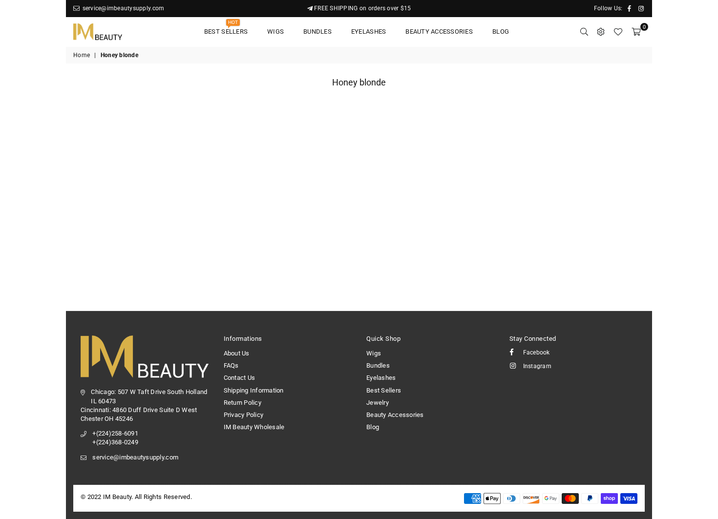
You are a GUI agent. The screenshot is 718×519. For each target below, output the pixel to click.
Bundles (317, 31)
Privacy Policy (244, 414)
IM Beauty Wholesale (254, 427)
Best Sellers (226, 28)
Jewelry (377, 402)
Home (81, 55)
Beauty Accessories (439, 31)
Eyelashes (368, 31)
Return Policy (242, 402)
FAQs (231, 365)
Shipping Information (254, 390)
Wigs (275, 31)
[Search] (584, 31)
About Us (237, 353)
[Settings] (600, 31)
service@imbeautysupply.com (122, 8)
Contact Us (239, 377)
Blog (500, 31)
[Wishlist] (618, 31)
